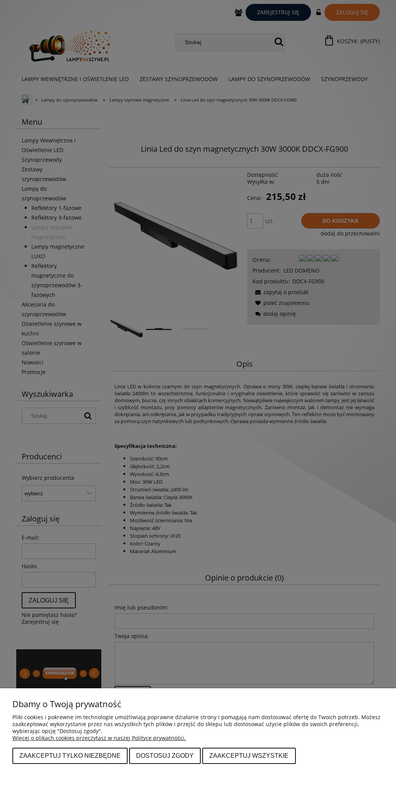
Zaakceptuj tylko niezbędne (70, 755)
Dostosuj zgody (165, 755)
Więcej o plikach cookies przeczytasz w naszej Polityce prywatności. (99, 738)
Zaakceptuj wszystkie (248, 755)
